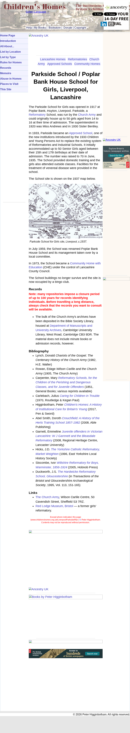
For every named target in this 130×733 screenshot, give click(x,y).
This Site (5, 89)
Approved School (80, 133)
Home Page (7, 35)
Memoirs (5, 73)
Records (5, 67)
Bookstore (55, 27)
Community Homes (87, 64)
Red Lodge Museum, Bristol (54, 506)
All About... (7, 46)
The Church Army (47, 497)
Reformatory (37, 114)
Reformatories (77, 59)
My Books (40, 27)
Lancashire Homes (53, 59)
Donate (67, 27)
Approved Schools (59, 64)
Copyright (80, 27)
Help (29, 27)
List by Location (10, 51)
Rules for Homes (11, 62)
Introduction (8, 40)
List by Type (8, 57)
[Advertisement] (116, 83)
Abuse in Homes (10, 78)
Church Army (87, 114)
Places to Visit (9, 83)
